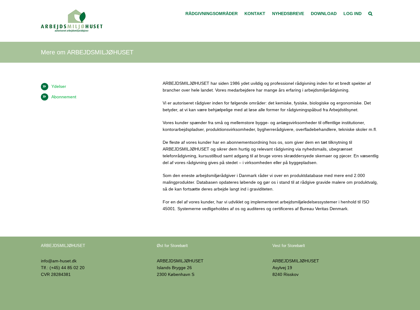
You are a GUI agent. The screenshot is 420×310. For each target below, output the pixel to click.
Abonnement (63, 96)
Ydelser (58, 86)
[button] (370, 13)
